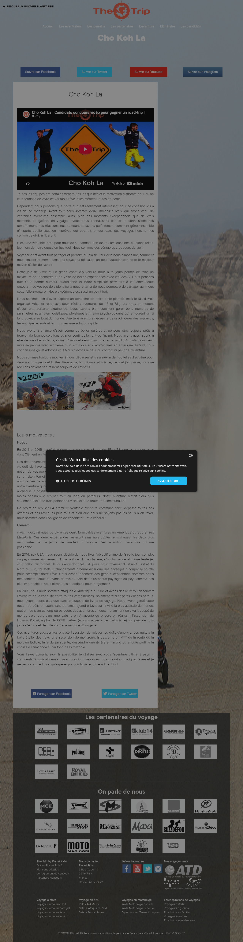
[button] (73, 481)
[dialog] (121, 471)
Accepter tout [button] (169, 481)
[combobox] (191, 455)
